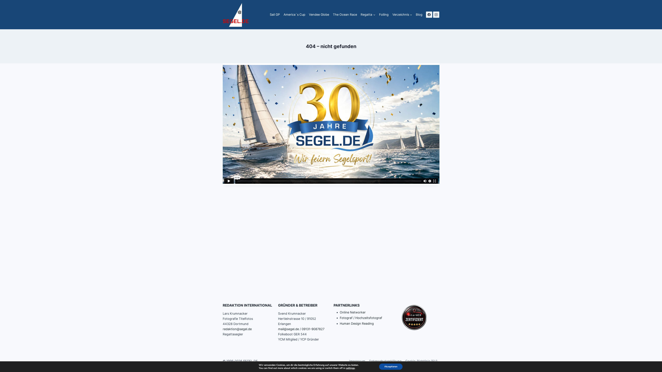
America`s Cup (294, 14)
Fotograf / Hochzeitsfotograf (361, 318)
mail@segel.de (288, 329)
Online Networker (353, 312)
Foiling (384, 14)
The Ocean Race (345, 14)
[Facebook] (429, 15)
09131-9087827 (313, 329)
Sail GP (275, 14)
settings (350, 368)
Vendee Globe (319, 14)
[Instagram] (436, 15)
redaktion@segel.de (237, 329)
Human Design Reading (357, 323)
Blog (419, 14)
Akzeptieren (390, 366)
